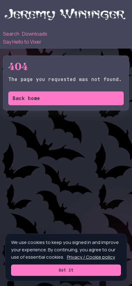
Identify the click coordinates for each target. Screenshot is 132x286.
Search (11, 33)
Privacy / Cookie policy (91, 257)
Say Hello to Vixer (22, 41)
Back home (26, 98)
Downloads (34, 33)
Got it (66, 270)
